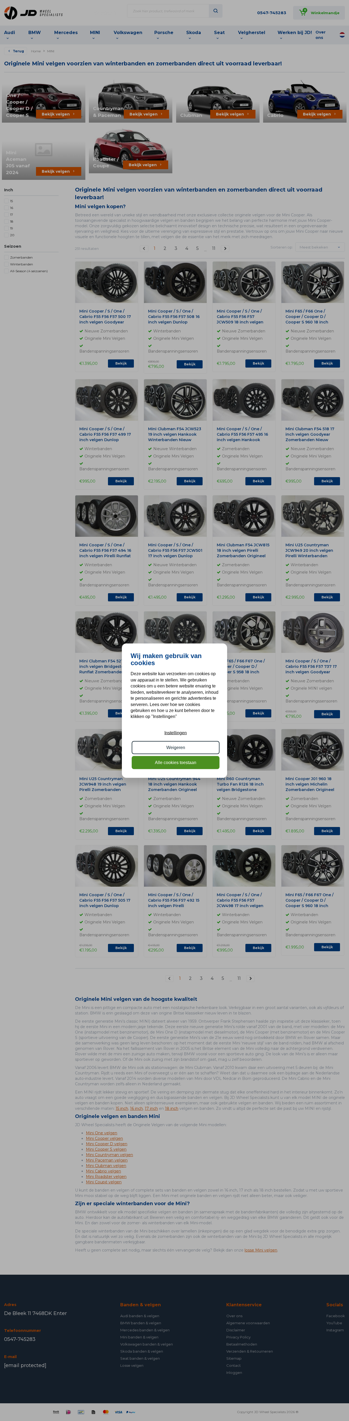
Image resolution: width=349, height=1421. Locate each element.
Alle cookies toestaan (175, 762)
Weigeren (175, 747)
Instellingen (175, 732)
